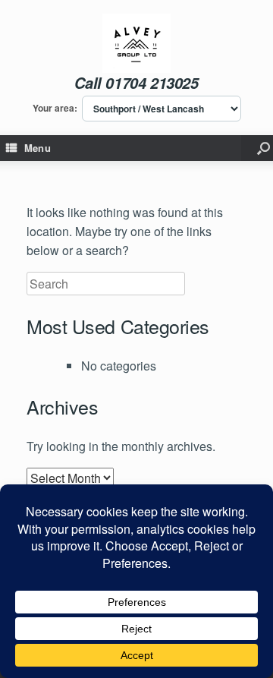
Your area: (55, 108)
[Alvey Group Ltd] (136, 43)
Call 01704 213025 (136, 82)
